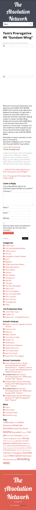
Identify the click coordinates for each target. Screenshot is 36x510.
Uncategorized (10, 302)
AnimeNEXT (17, 432)
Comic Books (25, 435)
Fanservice (12, 441)
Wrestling (23, 459)
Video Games (15, 455)
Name (6, 207)
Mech (5, 162)
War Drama (14, 164)
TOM (5, 453)
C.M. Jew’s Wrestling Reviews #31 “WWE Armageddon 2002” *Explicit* (17, 398)
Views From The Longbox (14, 356)
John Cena (22, 443)
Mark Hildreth (25, 159)
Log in (7, 407)
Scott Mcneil (18, 162)
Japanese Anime (10, 443)
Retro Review (10, 275)
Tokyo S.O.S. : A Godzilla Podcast (17, 317)
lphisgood (9, 382)
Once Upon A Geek (12, 337)
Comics (5, 438)
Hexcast (8, 254)
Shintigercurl (10, 278)
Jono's (7, 259)
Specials (8, 280)
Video (7, 305)
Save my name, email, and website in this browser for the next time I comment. (16, 228)
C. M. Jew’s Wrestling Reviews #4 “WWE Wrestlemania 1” (18, 371)
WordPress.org (11, 415)
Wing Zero (27, 164)
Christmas (10, 436)
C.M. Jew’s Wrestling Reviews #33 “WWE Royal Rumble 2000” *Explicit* (18, 391)
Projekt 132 (9, 314)
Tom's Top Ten (10, 299)
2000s (11, 422)
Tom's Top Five (10, 297)
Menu (6, 24)
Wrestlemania (12, 460)
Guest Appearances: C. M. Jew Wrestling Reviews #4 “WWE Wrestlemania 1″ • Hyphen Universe (18, 365)
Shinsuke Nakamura (21, 448)
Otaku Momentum (12, 267)
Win (21, 164)
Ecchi (4, 441)
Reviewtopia (9, 342)
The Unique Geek (11, 351)
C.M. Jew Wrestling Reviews (15, 248)
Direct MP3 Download (12, 147)
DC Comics (18, 438)
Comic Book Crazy (12, 312)
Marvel (9, 446)
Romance (23, 446)
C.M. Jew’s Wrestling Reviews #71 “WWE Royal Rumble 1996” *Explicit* (18, 376)
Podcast (15, 153)
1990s (6, 422)
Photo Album (10, 270)
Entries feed (9, 410)
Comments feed (11, 412)
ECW (8, 441)
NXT (17, 446)
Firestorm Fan (10, 329)
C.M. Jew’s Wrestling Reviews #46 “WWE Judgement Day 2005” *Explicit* (18, 384)
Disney (25, 438)
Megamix (8, 262)
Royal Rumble (10, 448)
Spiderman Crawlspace (13, 345)
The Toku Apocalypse (13, 286)
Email (5, 213)
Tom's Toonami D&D (12, 294)
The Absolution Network (18, 488)
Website (6, 218)
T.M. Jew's (8, 283)
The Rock (19, 450)
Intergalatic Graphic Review (15, 256)
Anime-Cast (9, 246)
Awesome (6, 157)
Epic (12, 157)
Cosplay (11, 438)
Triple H (5, 456)
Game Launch (10, 251)
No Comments (22, 43)
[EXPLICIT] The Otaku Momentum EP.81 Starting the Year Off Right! (16, 171)
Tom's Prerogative (25, 153)
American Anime (21, 428)
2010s (15, 423)
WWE (6, 463)
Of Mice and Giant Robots (14, 264)
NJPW (14, 446)
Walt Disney (26, 456)
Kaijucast (8, 332)
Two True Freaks (11, 353)
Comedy (18, 435)
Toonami (27, 162)
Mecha (10, 162)
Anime (25, 155)
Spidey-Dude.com (11, 348)
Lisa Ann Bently (13, 159)
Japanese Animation (22, 441)
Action (10, 155)
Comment (7, 191)
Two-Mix (6, 164)
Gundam (18, 157)
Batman (24, 432)
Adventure (18, 155)
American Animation (13, 427)
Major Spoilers (10, 334)
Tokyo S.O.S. (9, 288)
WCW (5, 460)
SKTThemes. (23, 505)
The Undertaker (26, 450)
